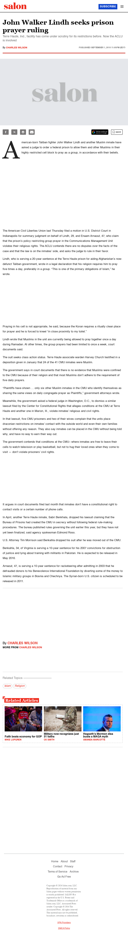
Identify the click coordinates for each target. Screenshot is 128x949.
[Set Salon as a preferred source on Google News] (99, 132)
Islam (7, 686)
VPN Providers (64, 923)
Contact (57, 866)
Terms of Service (57, 872)
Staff (72, 861)
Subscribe (108, 6)
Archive (74, 872)
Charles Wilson (16, 48)
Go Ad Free (64, 877)
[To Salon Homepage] (15, 6)
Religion (20, 686)
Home (54, 861)
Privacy (68, 866)
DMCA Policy (64, 928)
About (64, 861)
